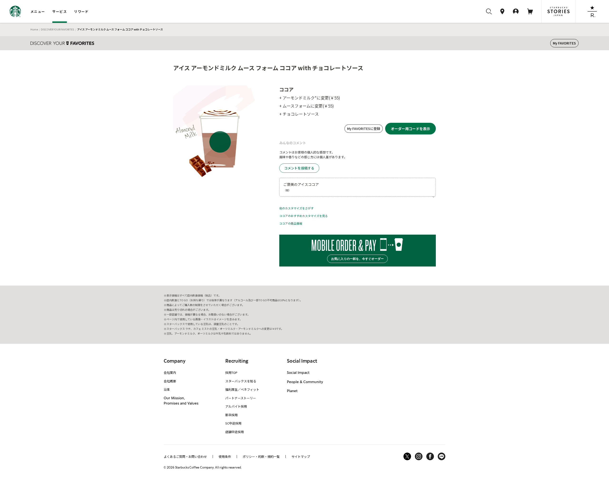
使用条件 (225, 456)
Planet (292, 391)
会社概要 (170, 381)
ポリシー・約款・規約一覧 (261, 456)
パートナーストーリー (240, 398)
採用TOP (231, 372)
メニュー (37, 11)
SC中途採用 (233, 423)
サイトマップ (300, 456)
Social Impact (298, 373)
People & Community (305, 382)
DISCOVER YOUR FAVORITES (57, 29)
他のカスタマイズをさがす (296, 208)
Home (34, 29)
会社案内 (170, 372)
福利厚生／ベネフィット (242, 389)
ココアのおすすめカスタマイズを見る (303, 216)
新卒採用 (231, 415)
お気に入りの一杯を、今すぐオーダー (357, 259)
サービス (59, 11)
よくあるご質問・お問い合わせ (185, 456)
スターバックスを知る (240, 381)
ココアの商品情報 (290, 223)
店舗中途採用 (234, 432)
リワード (81, 11)
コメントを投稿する (299, 168)
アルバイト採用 (236, 406)
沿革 (167, 389)
